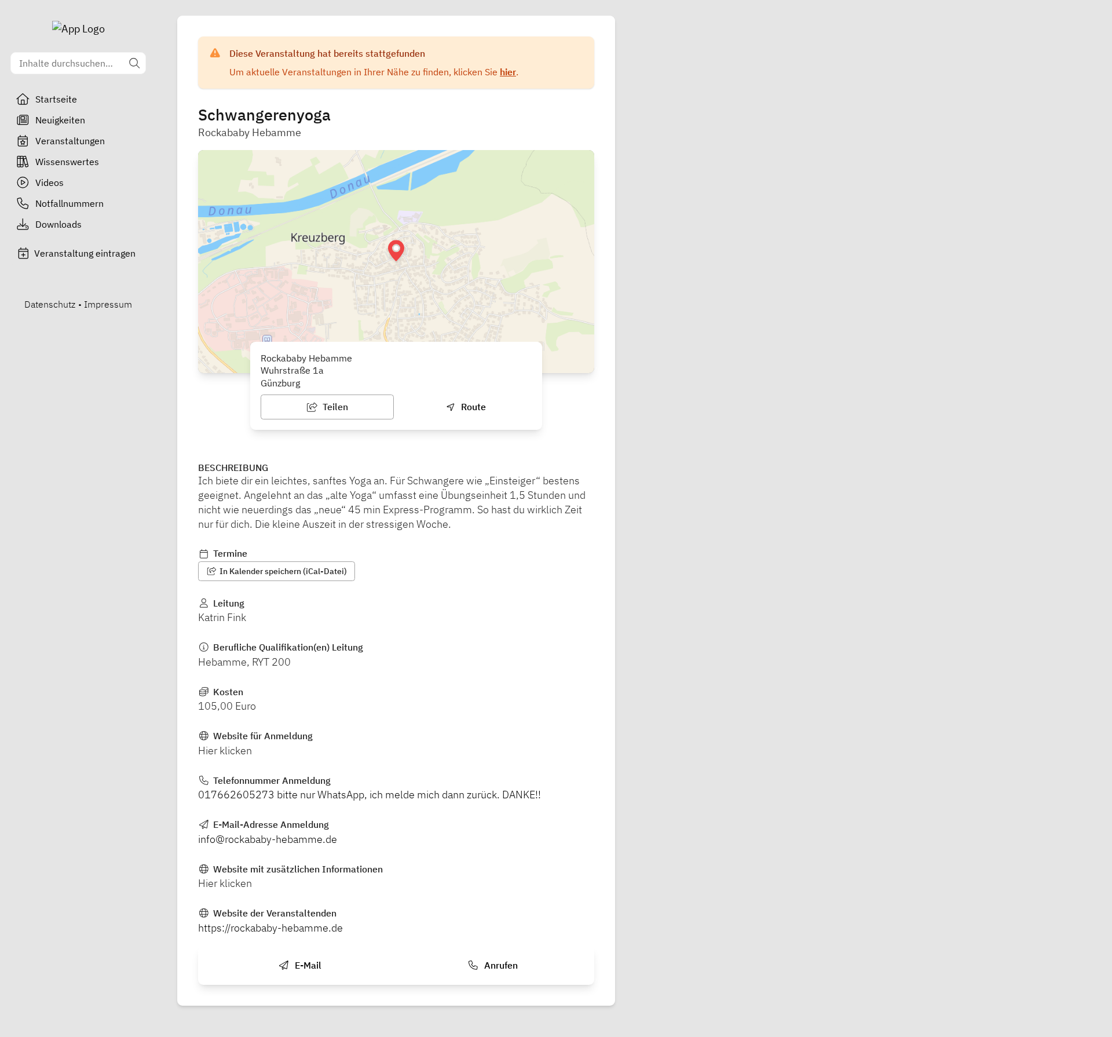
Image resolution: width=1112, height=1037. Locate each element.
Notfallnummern (69, 203)
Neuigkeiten (60, 120)
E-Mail (306, 965)
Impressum (108, 304)
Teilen (334, 406)
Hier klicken (225, 750)
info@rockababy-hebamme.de (267, 839)
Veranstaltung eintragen (85, 253)
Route (472, 406)
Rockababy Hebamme (249, 132)
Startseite (56, 99)
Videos (49, 182)
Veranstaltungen (70, 141)
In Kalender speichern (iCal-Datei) (282, 571)
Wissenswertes (67, 161)
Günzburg (280, 383)
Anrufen (500, 965)
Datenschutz (49, 304)
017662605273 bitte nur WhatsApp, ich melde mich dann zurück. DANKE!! (369, 794)
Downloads (58, 224)
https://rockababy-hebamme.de (270, 927)
